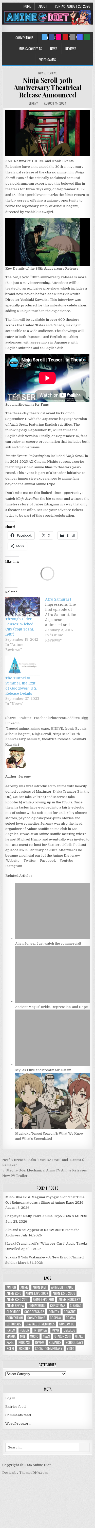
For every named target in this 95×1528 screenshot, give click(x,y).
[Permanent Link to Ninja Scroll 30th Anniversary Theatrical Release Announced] (47, 133)
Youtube (66, 860)
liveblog (69, 1330)
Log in (10, 1398)
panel (10, 1342)
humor (24, 1330)
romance (55, 1342)
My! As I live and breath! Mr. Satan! (43, 1070)
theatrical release (56, 739)
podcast (24, 1342)
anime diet (40, 1287)
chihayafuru (37, 1305)
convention (15, 1317)
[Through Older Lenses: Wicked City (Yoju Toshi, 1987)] (22, 607)
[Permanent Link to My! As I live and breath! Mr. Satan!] (52, 1065)
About (43, 6)
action (11, 1287)
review (39, 1342)
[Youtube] (66, 37)
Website (12, 860)
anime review (15, 1305)
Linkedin (12, 723)
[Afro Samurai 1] (65, 620)
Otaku (79, 1336)
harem (11, 1330)
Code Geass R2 (34, 1311)
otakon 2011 (62, 1336)
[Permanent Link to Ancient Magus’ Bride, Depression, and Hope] (52, 1001)
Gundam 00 (66, 1324)
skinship (24, 1348)
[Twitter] (44, 37)
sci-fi (10, 1348)
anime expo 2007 (37, 1293)
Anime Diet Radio (62, 1287)
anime (24, 728)
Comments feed (18, 1415)
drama (70, 1317)
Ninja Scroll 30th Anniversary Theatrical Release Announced (47, 87)
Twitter (25, 718)
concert (70, 1311)
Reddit (70, 718)
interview (40, 1330)
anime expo (39, 728)
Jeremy (33, 103)
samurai (33, 739)
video (70, 1348)
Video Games (47, 59)
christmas (57, 1305)
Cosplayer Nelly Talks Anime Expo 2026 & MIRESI (46, 1216)
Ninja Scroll (41, 734)
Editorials (14, 1324)
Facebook (42, 718)
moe (22, 1336)
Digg (84, 718)
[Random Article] (80, 37)
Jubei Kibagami (17, 734)
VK (78, 718)
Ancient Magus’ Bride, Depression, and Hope (51, 1007)
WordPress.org (18, 1423)
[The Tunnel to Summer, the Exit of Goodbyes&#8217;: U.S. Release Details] (22, 666)
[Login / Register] (87, 37)
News (53, 48)
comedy (54, 1311)
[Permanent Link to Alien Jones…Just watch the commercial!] (52, 938)
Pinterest (57, 718)
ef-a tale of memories (40, 1324)
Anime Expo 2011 (43, 1299)
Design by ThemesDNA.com (25, 1473)
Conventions (24, 37)
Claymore (13, 1311)
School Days (74, 1342)
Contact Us (63, 6)
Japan (55, 1330)
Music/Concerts (30, 48)
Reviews (70, 48)
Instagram (13, 866)
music (34, 1336)
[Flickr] (58, 37)
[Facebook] (51, 37)
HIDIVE (57, 728)
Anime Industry (69, 1299)
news (46, 1336)
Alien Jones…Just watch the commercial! (48, 943)
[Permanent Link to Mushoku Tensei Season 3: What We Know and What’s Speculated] (52, 1128)
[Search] (73, 37)
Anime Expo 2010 (17, 1299)
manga (11, 1336)
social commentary (48, 1348)
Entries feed (15, 1407)
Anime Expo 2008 (64, 1293)
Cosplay (55, 1317)
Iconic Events (76, 728)
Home (27, 6)
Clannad (75, 1305)
